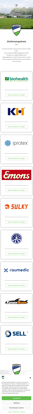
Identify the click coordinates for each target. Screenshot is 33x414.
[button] (30, 378)
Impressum (22, 411)
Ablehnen (16, 403)
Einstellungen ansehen (16, 408)
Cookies (10, 411)
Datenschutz (16, 411)
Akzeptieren (16, 398)
